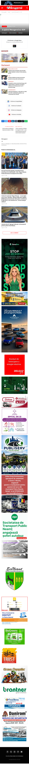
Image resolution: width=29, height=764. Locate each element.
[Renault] (14, 352)
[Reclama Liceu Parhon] (14, 305)
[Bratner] (14, 695)
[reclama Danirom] (14, 723)
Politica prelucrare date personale (14, 756)
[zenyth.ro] (14, 636)
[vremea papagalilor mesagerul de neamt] (14, 674)
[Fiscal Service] (14, 703)
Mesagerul (5, 33)
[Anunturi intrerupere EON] (14, 365)
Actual (9, 12)
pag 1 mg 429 (4, 51)
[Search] (27, 7)
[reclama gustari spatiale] (14, 512)
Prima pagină (3, 12)
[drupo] (14, 610)
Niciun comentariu (12, 33)
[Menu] (2, 7)
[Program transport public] (14, 393)
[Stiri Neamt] (14, 8)
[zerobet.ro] (14, 290)
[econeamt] (14, 595)
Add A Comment (14, 232)
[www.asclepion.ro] (14, 434)
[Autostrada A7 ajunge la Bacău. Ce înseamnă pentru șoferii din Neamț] (14, 214)
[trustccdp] (9, 662)
